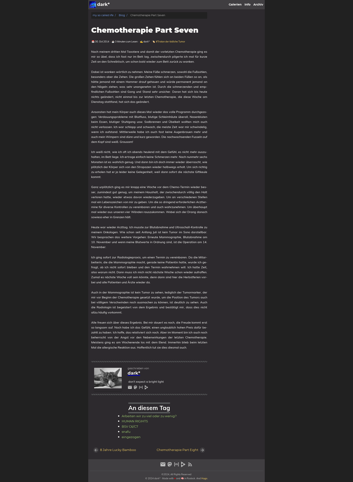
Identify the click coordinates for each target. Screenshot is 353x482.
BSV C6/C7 (130, 426)
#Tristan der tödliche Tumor (170, 41)
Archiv (258, 4)
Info (247, 4)
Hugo (204, 478)
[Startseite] (92, 4)
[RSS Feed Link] (190, 466)
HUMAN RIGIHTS (135, 421)
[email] (130, 388)
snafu (126, 431)
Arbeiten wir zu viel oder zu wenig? (149, 416)
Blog (122, 15)
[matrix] (141, 388)
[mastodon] (136, 388)
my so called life (103, 15)
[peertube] (146, 388)
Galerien (235, 4)
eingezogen (131, 437)
